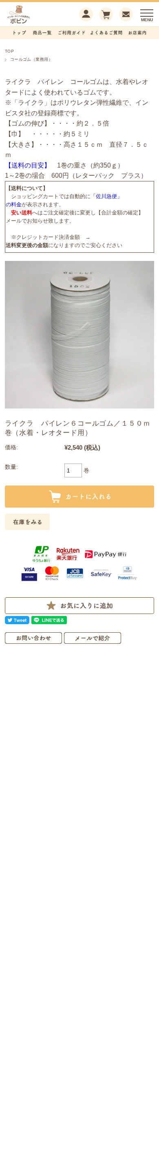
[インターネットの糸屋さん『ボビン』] (31, 22)
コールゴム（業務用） (31, 59)
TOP (9, 51)
